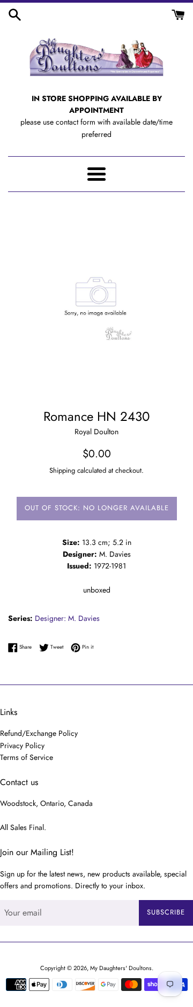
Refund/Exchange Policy (39, 733)
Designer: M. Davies (67, 618)
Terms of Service (26, 757)
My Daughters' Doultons (121, 968)
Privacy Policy (22, 745)
